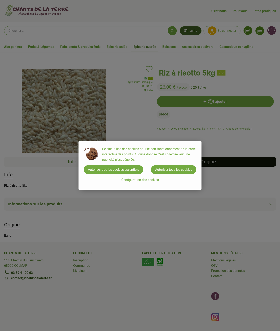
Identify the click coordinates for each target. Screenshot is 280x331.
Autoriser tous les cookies (173, 170)
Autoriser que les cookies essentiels (113, 170)
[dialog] (140, 165)
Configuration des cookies (140, 180)
